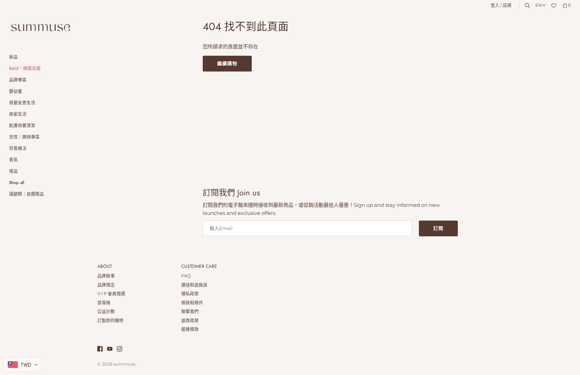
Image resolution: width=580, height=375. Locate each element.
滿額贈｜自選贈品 (26, 194)
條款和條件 (192, 302)
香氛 (13, 159)
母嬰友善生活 (22, 102)
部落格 (103, 302)
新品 (13, 57)
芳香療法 (18, 148)
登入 (495, 5)
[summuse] (40, 28)
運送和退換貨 (194, 284)
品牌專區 (18, 80)
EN (538, 5)
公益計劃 (106, 311)
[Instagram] (119, 349)
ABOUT (104, 267)
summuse (124, 364)
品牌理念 (106, 284)
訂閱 (438, 228)
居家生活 (18, 114)
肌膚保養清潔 (22, 125)
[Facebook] (100, 349)
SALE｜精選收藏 (25, 68)
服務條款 (190, 329)
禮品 (13, 171)
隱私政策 (190, 293)
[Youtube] (109, 349)
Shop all (16, 182)
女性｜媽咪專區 (24, 137)
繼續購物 (227, 63)
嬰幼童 (15, 91)
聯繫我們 (190, 311)
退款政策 (190, 320)
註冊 (507, 5)
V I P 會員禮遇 (111, 293)
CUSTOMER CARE (199, 267)
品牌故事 (106, 275)
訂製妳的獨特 (110, 320)
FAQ (186, 275)
